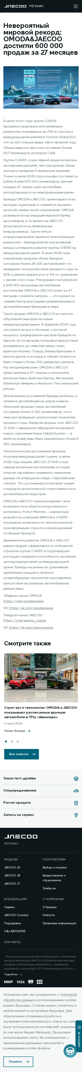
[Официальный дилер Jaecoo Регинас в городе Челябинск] (15, 6)
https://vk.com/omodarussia (30, 608)
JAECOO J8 (12, 875)
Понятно (15, 1061)
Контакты (12, 942)
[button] (6, 741)
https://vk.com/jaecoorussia (30, 627)
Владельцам (15, 899)
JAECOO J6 (12, 867)
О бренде (50, 907)
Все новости (18, 754)
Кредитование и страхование (54, 878)
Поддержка (12, 923)
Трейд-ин (49, 888)
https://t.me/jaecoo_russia (24, 620)
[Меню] (76, 6)
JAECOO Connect (16, 915)
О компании (53, 899)
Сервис (9, 907)
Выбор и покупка (55, 867)
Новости (49, 915)
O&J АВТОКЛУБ (15, 931)
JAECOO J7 (12, 883)
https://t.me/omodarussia (23, 601)
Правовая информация (59, 923)
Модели (11, 859)
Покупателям (54, 859)
